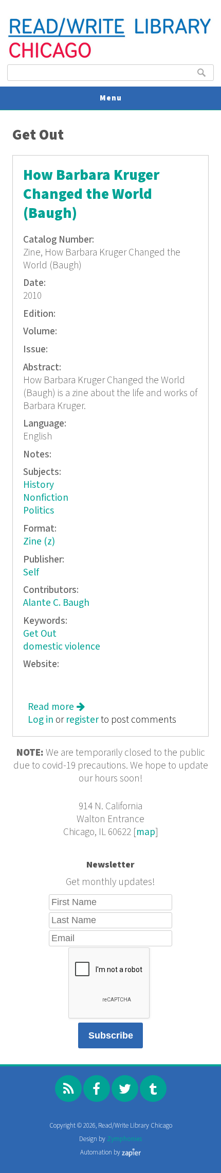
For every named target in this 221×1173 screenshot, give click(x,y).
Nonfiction (45, 497)
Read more (56, 707)
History (38, 485)
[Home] (110, 56)
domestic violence (61, 646)
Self (31, 572)
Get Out (40, 633)
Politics (38, 510)
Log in (40, 719)
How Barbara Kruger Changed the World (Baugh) (91, 194)
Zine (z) (39, 541)
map (145, 832)
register (82, 719)
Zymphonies (124, 1139)
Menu (111, 98)
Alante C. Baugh (56, 603)
